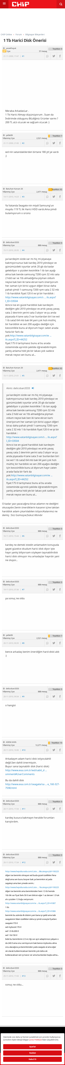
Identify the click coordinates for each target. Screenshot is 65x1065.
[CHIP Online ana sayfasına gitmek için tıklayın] (20, 5)
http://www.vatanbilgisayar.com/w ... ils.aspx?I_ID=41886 (30, 911)
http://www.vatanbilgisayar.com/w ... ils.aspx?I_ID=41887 (30, 903)
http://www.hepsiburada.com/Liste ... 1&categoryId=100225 (32, 887)
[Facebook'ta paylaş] (60, 56)
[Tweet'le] (54, 56)
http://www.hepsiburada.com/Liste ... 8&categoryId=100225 (32, 871)
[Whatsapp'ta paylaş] (47, 56)
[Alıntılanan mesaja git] (33, 388)
